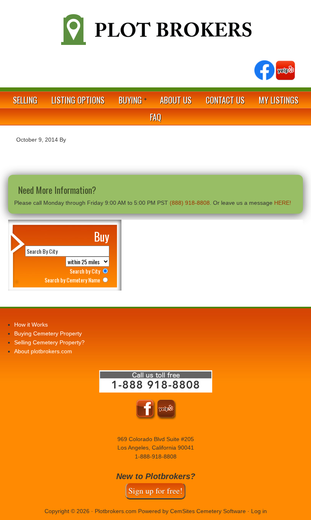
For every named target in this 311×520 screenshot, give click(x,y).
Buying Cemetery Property (48, 333)
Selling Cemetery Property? (49, 342)
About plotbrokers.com (43, 351)
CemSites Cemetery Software (208, 511)
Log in (259, 511)
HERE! (282, 203)
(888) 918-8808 (190, 203)
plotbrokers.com (155, 32)
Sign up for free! (155, 490)
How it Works (31, 324)
